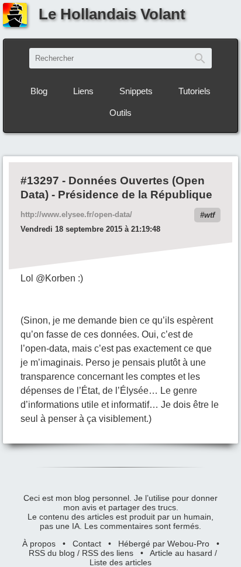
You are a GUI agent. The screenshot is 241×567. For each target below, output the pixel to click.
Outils (120, 113)
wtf (209, 215)
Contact (87, 543)
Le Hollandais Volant (112, 14)
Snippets (136, 91)
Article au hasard (181, 553)
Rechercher (200, 58)
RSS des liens (107, 553)
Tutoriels (194, 91)
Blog (38, 91)
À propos (39, 543)
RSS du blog (52, 553)
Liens (83, 91)
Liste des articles (120, 562)
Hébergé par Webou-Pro (163, 543)
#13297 (39, 180)
